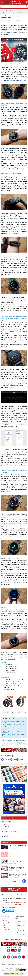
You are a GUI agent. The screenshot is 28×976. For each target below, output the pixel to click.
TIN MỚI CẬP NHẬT (7, 842)
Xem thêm (14, 881)
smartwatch (11, 743)
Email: (9, 907)
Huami (17, 69)
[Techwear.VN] (15, 2)
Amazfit (6, 740)
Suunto (15, 154)
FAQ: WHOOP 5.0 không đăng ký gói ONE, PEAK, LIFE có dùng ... (17, 846)
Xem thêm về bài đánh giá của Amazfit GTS (15, 80)
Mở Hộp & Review (6, 824)
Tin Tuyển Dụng (5, 836)
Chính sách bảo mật (22, 934)
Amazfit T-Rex (20, 107)
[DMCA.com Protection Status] (21, 970)
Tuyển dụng (6, 927)
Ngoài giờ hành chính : (12, 904)
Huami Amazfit (22, 740)
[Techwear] (14, 774)
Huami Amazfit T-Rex (6, 742)
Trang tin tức (6, 929)
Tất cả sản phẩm (7, 922)
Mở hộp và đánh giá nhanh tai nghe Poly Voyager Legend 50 (17, 853)
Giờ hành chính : (14, 902)
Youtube (21, 759)
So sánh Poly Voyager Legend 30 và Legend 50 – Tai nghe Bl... (17, 860)
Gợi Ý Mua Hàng (5, 826)
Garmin (21, 154)
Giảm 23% (11, 696)
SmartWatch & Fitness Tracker (9, 831)
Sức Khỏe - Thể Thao (7, 834)
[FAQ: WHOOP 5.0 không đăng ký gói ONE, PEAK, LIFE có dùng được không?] (4, 847)
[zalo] (24, 883)
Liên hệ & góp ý (7, 931)
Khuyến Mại (4, 829)
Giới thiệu (5, 920)
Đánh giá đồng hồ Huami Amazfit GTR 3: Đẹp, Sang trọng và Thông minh (14, 735)
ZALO (12, 957)
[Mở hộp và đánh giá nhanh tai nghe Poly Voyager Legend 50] (4, 854)
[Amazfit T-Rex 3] (7, 705)
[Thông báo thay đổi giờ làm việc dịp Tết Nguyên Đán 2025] (4, 875)
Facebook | (7, 759)
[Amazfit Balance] (20, 705)
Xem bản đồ (9, 896)
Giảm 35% (23, 696)
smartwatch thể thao (13, 150)
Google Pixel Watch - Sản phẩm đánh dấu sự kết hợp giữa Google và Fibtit (13, 725)
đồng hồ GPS (17, 743)
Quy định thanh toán (22, 925)
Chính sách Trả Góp (21, 936)
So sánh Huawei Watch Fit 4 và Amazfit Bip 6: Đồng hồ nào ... (16, 868)
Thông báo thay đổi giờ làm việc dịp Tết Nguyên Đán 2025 (17, 875)
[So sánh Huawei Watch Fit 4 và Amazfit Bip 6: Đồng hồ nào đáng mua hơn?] (4, 868)
